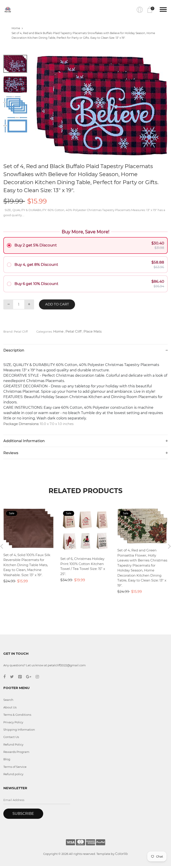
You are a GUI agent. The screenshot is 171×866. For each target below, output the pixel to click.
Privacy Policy (13, 722)
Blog (6, 759)
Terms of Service (14, 766)
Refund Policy (13, 744)
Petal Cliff (73, 331)
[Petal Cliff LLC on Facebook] (6, 677)
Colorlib (121, 854)
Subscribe (23, 813)
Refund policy (13, 774)
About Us (9, 707)
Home (16, 28)
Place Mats (92, 331)
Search (8, 699)
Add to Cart (57, 304)
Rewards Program (16, 752)
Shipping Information (19, 729)
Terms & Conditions (17, 714)
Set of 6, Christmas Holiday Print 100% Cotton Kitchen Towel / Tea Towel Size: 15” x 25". (82, 566)
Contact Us (11, 737)
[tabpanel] (101, 105)
